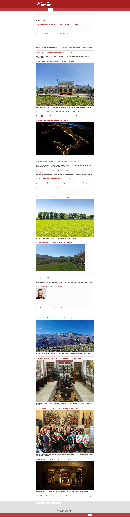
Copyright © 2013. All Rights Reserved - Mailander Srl (84, 502)
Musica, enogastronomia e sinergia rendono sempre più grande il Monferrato (57, 408)
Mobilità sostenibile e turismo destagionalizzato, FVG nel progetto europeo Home (58, 111)
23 (61, 495)
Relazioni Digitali (91, 504)
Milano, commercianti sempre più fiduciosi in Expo (50, 43)
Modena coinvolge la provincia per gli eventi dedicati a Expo (52, 170)
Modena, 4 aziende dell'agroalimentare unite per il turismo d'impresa (55, 178)
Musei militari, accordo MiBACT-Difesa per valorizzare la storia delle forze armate (58, 358)
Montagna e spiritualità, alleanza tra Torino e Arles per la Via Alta (54, 278)
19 (52, 495)
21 (57, 495)
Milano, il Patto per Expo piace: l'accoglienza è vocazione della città (54, 52)
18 (50, 495)
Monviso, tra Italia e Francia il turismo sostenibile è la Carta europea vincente (57, 318)
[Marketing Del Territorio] (44, 3)
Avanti (66, 495)
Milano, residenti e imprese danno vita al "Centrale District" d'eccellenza (55, 61)
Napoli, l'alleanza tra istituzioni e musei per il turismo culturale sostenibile (56, 459)
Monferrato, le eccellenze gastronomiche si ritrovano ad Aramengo (54, 242)
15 (44, 495)
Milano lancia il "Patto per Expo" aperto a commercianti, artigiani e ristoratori (57, 24)
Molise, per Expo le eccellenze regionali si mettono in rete (52, 187)
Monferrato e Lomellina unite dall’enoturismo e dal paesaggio (53, 197)
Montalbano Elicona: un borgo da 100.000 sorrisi (49, 286)
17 (48, 495)
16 (46, 495)
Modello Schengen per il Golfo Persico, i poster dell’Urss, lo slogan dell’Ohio (57, 161)
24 (63, 495)
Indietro (41, 495)
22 (59, 495)
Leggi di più (94, 514)
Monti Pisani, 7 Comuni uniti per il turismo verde (49, 308)
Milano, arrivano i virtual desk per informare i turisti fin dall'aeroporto (55, 34)
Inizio (37, 495)
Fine (70, 495)
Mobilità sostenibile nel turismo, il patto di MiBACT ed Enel (52, 120)
